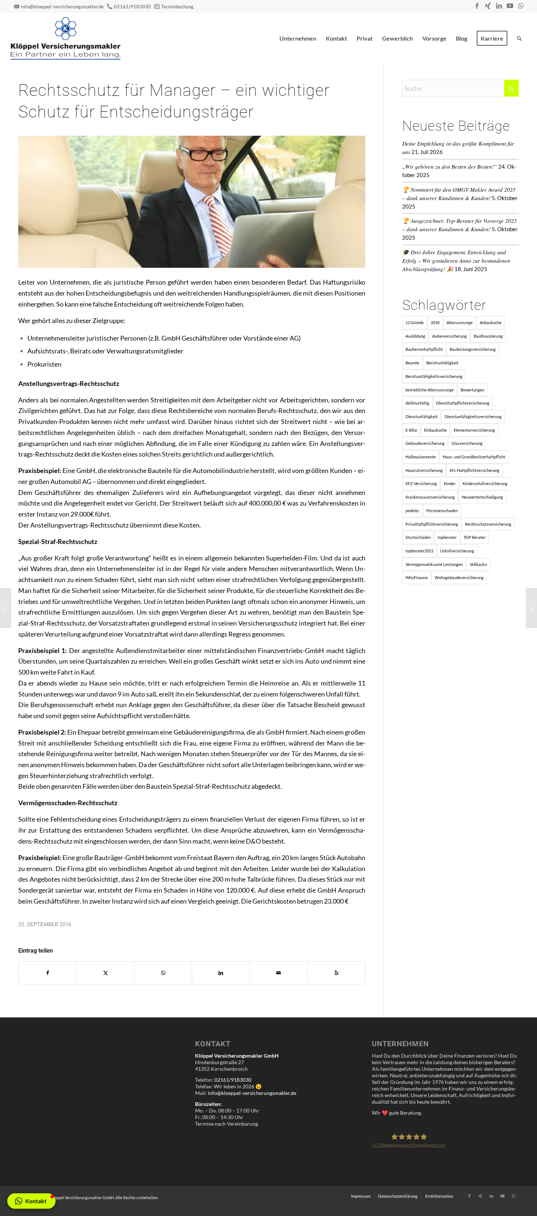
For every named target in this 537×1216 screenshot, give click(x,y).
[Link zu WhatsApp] (520, 5)
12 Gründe (414, 322)
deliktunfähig (417, 403)
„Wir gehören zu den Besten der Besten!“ (449, 166)
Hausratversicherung (424, 470)
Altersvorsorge (459, 322)
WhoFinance (416, 577)
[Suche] (519, 38)
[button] (31, 1201)
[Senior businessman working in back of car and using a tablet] (191, 202)
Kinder (450, 483)
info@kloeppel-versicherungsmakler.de (62, 6)
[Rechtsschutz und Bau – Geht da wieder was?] (531, 608)
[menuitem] (298, 38)
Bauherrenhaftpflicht (424, 349)
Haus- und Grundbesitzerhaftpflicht (474, 456)
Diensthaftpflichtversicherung (463, 403)
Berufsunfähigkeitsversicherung (433, 376)
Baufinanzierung (488, 336)
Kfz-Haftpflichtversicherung (474, 470)
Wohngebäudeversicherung (459, 577)
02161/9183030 (132, 6)
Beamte (412, 362)
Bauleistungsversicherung (473, 349)
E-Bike (411, 430)
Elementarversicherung (474, 430)
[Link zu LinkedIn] (499, 5)
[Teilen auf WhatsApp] (163, 973)
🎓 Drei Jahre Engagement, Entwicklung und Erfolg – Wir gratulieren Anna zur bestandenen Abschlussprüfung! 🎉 (456, 260)
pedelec (412, 510)
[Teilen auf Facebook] (47, 973)
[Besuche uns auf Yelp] (336, 973)
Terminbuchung (177, 6)
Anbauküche (491, 322)
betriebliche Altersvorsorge (429, 389)
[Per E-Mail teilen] (278, 973)
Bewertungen (472, 389)
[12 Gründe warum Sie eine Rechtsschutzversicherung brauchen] (5, 608)
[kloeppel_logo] (66, 38)
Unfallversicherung (457, 550)
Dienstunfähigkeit (421, 416)
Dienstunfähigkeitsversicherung (473, 416)
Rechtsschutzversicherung (488, 524)
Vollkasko (478, 564)
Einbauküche (435, 430)
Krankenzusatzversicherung (430, 497)
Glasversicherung (467, 443)
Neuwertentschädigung (482, 497)
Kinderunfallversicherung (484, 483)
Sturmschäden (418, 537)
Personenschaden (442, 510)
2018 (435, 322)
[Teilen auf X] (105, 973)
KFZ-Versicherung (421, 483)
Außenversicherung (449, 336)
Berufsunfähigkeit (442, 362)
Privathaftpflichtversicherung (431, 524)
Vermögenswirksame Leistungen (434, 564)
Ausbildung (415, 336)
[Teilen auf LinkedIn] (221, 973)
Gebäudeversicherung (425, 443)
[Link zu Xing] (488, 5)
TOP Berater (474, 537)
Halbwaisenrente (420, 456)
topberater (447, 537)
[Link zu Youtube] (509, 5)
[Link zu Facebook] (477, 5)
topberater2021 (419, 550)
